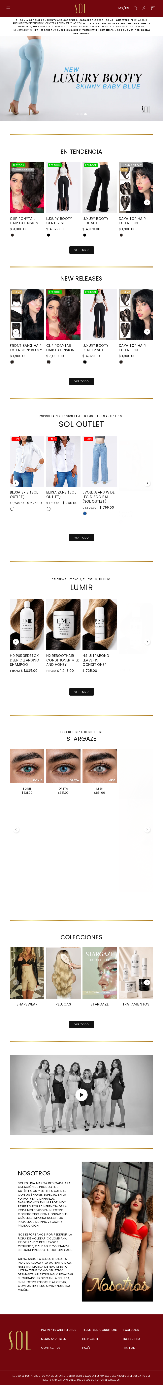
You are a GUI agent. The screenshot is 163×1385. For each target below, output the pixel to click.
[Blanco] (12, 508)
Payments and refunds (58, 1330)
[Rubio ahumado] (122, 667)
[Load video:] (81, 1095)
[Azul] (48, 513)
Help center (91, 1339)
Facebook (131, 1330)
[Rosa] (84, 518)
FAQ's (86, 1348)
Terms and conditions (100, 1330)
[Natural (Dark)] (12, 235)
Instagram (131, 1339)
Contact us (50, 1348)
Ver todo (81, 538)
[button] (8, 8)
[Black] (48, 235)
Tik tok (129, 1348)
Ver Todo (81, 250)
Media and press (53, 1339)
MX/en (123, 8)
